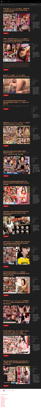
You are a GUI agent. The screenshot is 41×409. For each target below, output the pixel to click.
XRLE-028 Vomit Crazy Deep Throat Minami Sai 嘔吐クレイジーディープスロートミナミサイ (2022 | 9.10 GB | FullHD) (16, 153)
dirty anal (37, 345)
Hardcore (37, 25)
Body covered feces (35, 135)
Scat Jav (34, 129)
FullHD (39, 289)
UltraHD (34, 229)
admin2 (34, 48)
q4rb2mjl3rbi (34, 228)
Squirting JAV (35, 203)
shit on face (34, 348)
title (12, 4)
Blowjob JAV (34, 89)
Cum (33, 165)
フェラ (39, 55)
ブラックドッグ (35, 56)
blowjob (37, 314)
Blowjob (34, 114)
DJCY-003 (38, 24)
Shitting (34, 117)
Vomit (34, 52)
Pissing (36, 201)
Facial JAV (34, 25)
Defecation (36, 114)
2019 (37, 260)
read (11, 4)
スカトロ (34, 349)
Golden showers (35, 375)
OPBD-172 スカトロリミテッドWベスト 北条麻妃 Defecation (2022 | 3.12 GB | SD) (16, 123)
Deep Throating (36, 165)
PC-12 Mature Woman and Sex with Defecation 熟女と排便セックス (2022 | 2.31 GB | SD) (16, 102)
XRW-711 (36, 259)
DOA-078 (34, 57)
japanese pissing (37, 318)
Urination (36, 26)
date (7, 4)
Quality (36, 229)
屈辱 (36, 171)
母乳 (35, 289)
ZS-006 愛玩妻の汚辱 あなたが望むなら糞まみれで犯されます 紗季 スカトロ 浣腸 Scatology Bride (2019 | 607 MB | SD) (16, 333)
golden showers (35, 317)
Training (34, 259)
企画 (37, 349)
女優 (38, 381)
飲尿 (37, 289)
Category (8, 1)
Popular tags (34, 4)
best (35, 314)
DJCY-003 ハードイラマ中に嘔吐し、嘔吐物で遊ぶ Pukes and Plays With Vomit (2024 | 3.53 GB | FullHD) (16, 10)
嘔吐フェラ (34, 171)
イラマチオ (36, 55)
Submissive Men (35, 379)
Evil (33, 166)
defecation (34, 345)
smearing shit (38, 348)
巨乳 (34, 289)
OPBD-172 (37, 136)
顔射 (37, 56)
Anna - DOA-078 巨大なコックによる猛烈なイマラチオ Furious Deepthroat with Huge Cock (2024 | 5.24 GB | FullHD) (16, 40)
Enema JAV (34, 92)
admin (34, 251)
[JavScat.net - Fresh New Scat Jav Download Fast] (1, 1)
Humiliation (34, 167)
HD (33, 52)
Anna (39, 56)
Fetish (36, 374)
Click (38, 229)
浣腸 (36, 350)
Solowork (36, 202)
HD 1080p (37, 92)
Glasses (38, 374)
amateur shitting (35, 344)
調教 (34, 260)
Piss (34, 201)
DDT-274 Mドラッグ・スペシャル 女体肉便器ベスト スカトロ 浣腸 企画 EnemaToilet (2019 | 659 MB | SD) (16, 302)
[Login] (39, 1)
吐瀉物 (38, 170)
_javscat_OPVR (35, 227)
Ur (37, 203)
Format (38, 228)
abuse (33, 314)
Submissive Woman (35, 258)
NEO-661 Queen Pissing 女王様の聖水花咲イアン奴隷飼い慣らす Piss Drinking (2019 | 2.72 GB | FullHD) (16, 363)
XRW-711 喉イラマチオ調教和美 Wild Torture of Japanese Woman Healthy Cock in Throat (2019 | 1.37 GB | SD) (16, 243)
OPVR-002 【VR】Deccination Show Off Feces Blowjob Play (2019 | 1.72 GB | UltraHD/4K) (16, 213)
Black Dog (37, 52)
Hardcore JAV (37, 198)
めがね (37, 380)
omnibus (36, 319)
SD (35, 260)
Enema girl (37, 91)
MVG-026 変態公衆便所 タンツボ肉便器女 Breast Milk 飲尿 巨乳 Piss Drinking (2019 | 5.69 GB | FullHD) (16, 274)
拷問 (33, 139)
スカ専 (36, 349)
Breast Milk (37, 285)
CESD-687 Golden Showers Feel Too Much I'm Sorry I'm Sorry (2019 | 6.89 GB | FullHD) (16, 183)
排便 (34, 139)
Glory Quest (34, 286)
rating (9, 4)
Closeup (38, 89)
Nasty (33, 26)
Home (5, 1)
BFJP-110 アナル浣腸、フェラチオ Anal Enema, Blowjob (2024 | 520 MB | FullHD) (16, 76)
